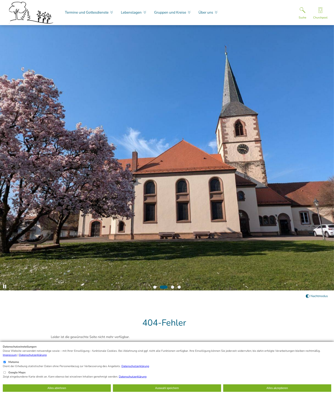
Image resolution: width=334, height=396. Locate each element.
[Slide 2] (164, 287)
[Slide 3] (172, 287)
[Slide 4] (179, 287)
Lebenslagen (131, 12)
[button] (5, 286)
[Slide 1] (154, 287)
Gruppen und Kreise (170, 12)
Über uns (206, 12)
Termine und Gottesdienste (87, 12)
